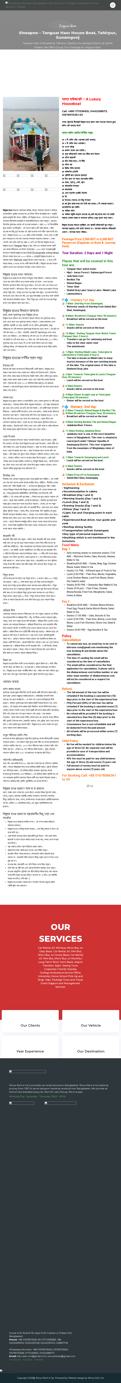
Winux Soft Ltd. (96, 1378)
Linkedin (38, 1359)
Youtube (27, 1359)
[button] (64, 786)
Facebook (15, 1359)
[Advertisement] (60, 71)
